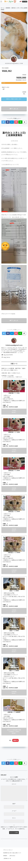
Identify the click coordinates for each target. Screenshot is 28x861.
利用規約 (5, 855)
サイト (14, 818)
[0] (20, 1)
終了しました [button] (14, 108)
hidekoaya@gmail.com (14, 345)
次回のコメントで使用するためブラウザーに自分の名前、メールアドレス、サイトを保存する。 (14, 828)
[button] (14, 99)
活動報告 (8, 8)
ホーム (2, 8)
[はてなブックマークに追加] (12, 122)
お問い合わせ (12, 855)
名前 (14, 803)
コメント (14, 784)
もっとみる (20, 352)
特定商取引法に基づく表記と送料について (12, 852)
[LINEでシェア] (20, 122)
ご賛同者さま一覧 (7, 858)
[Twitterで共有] (3, 122)
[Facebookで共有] (8, 122)
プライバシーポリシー (8, 850)
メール (14, 811)
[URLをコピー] (25, 122)
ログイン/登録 (24, 1)
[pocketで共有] (16, 122)
